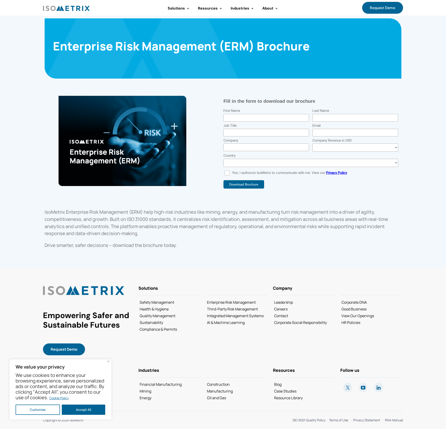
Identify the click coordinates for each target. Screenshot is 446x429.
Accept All (83, 409)
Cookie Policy (59, 398)
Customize (38, 409)
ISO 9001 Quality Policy (309, 420)
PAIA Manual (394, 420)
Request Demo (382, 7)
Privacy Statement (366, 420)
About (267, 8)
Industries (240, 8)
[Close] (108, 361)
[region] (60, 389)
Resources (208, 8)
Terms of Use (338, 420)
